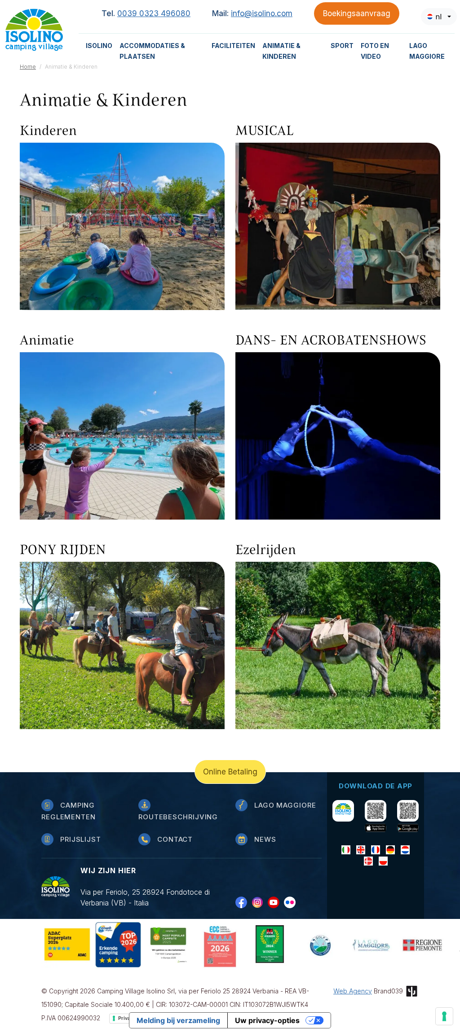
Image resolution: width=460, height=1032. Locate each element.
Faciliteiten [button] (233, 45)
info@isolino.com (261, 13)
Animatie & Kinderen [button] (281, 51)
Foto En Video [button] (375, 51)
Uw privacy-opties (267, 1020)
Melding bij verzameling (178, 1020)
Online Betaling (230, 771)
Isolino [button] (99, 45)
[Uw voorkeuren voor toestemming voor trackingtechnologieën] (444, 1016)
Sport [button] (342, 45)
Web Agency (352, 991)
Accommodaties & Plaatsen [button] (152, 51)
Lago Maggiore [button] (427, 51)
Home (28, 66)
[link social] (243, 902)
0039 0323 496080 (153, 13)
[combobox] (439, 16)
